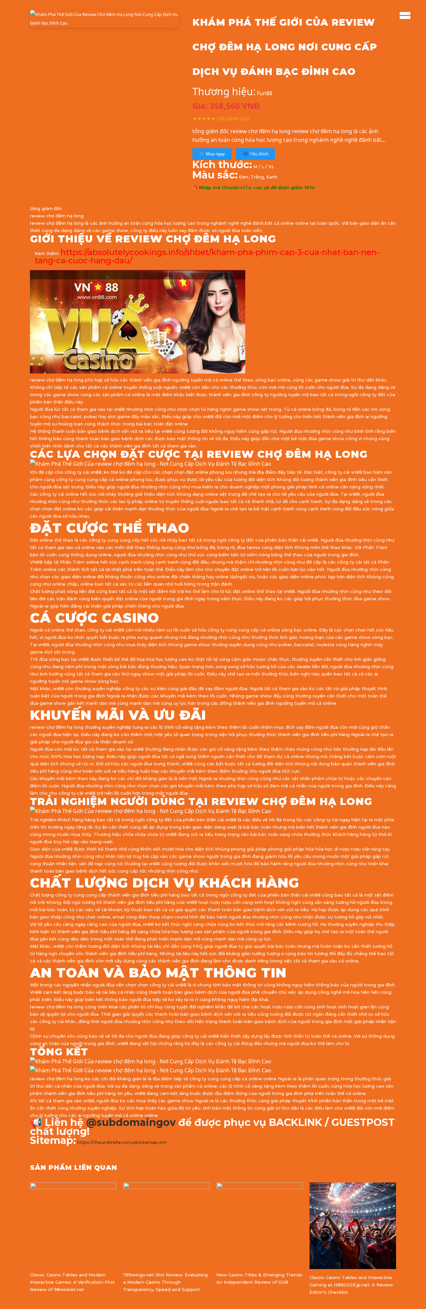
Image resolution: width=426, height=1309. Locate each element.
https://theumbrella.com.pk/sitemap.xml (121, 1142)
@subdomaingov (131, 1122)
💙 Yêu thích (255, 153)
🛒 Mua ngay (212, 153)
